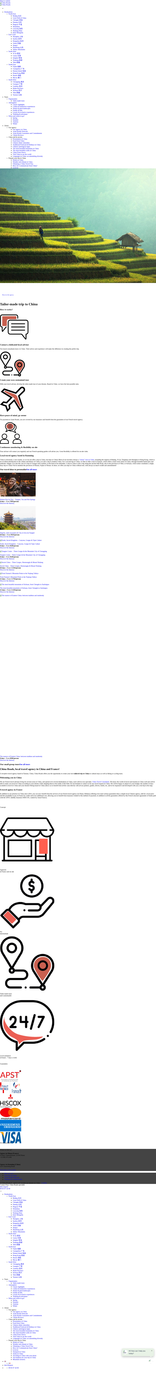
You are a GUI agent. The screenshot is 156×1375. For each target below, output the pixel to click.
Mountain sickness (19, 1359)
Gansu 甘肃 (17, 56)
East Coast (12, 34)
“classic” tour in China (86, 460)
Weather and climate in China (22, 162)
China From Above (19, 152)
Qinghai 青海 (17, 58)
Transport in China (19, 1352)
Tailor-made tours (19, 101)
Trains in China (18, 1354)
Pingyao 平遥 (17, 24)
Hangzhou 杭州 (18, 41)
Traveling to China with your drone (24, 1356)
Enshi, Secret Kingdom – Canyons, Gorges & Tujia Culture (20, 544)
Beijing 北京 (17, 16)
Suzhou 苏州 (17, 39)
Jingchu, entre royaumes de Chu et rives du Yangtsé (17, 533)
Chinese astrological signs (21, 147)
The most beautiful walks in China (24, 150)
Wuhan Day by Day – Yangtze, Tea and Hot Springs (17, 499)
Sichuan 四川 (17, 90)
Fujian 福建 (17, 66)
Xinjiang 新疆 (17, 60)
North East (12, 14)
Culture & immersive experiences (24, 106)
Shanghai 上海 (18, 36)
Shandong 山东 (18, 47)
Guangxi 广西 (17, 84)
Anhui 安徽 (17, 43)
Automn (15, 122)
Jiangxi (15, 45)
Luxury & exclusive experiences (23, 112)
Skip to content (5, 1)
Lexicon (15, 168)
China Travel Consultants (100, 782)
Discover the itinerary (7, 503)
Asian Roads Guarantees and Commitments (27, 133)
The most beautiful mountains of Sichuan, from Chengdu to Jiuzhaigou (23, 588)
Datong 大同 (17, 22)
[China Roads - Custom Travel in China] (5, 4)
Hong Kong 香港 (19, 73)
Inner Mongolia (18, 33)
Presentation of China (20, 139)
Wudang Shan (17, 31)
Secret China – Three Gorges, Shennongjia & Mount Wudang (20, 566)
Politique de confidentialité (13, 1179)
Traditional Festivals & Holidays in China (27, 145)
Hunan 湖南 (17, 75)
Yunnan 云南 (17, 95)
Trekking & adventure (20, 114)
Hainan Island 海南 (19, 71)
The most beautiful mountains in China (26, 148)
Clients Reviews (18, 135)
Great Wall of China (19, 18)
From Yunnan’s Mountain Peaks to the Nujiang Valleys (18, 577)
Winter (15, 124)
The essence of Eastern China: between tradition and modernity (21, 756)
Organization (12, 99)
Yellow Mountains (19, 49)
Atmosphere (12, 103)
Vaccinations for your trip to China (24, 1357)
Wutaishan (16, 26)
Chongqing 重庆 (18, 82)
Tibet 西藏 (16, 62)
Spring (15, 118)
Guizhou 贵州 (17, 86)
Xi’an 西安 (16, 53)
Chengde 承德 (18, 20)
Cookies (44, 1183)
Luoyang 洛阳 (18, 29)
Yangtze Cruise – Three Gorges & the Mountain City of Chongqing (22, 555)
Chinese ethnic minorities (21, 143)
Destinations (8, 12)
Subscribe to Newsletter (8, 1170)
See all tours (31, 469)
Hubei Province (18, 88)
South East (12, 64)
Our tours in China (10, 1175)
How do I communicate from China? (25, 166)
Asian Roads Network (20, 131)
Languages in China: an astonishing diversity (28, 156)
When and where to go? (16, 116)
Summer (15, 120)
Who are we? (8, 1173)
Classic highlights (19, 105)
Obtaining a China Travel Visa (23, 164)
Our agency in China (20, 129)
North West (12, 51)
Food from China (18, 141)
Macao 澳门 (17, 78)
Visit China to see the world (22, 154)
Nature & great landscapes (21, 108)
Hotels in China (18, 160)
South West (12, 80)
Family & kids (17, 110)
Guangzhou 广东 (18, 69)
